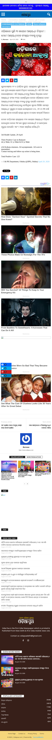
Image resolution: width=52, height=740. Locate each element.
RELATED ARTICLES (17, 457)
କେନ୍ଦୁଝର (4, 722)
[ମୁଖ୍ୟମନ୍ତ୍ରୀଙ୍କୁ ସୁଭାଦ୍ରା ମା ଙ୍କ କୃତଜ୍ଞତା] (43, 466)
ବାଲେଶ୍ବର (6, 26)
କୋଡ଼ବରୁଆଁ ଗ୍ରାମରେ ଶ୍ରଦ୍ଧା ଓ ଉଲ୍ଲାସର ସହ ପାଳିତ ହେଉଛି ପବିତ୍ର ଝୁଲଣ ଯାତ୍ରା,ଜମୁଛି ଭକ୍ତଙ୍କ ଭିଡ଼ (26, 587)
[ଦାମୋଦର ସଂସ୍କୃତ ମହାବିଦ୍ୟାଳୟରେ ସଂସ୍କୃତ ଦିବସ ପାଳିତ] (26, 466)
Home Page (12, 733)
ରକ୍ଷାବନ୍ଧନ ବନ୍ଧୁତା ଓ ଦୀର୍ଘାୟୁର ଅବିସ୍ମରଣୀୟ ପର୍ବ (19, 574)
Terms (42, 733)
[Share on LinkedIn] (16, 80)
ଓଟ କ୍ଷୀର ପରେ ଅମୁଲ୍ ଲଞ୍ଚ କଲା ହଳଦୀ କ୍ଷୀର (11, 426)
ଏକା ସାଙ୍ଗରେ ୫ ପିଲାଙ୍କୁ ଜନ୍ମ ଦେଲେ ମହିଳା (40, 426)
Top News (5, 715)
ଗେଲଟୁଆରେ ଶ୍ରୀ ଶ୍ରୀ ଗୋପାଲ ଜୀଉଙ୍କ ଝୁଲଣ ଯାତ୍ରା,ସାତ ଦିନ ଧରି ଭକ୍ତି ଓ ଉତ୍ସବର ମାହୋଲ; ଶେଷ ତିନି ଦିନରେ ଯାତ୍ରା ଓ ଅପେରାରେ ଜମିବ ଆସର (25, 597)
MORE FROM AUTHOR (34, 457)
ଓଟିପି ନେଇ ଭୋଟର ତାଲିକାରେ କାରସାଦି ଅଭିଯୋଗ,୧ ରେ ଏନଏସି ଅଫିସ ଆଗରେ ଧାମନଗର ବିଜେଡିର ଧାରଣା (7, 476)
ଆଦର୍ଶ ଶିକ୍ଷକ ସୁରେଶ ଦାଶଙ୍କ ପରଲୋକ (15, 568)
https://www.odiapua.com (26, 450)
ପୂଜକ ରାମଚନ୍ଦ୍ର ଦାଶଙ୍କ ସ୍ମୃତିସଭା (14, 562)
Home (3, 20)
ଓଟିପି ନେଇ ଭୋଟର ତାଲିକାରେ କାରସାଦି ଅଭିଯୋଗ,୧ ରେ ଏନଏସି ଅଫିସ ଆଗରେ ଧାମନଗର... (32, 657)
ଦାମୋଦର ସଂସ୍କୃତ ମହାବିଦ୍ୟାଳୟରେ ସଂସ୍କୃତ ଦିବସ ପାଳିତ (25, 475)
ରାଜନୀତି (3, 718)
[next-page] (27, 483)
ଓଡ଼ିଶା (29, 24)
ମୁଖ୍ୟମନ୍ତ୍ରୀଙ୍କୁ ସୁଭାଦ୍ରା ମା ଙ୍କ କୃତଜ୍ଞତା (42, 474)
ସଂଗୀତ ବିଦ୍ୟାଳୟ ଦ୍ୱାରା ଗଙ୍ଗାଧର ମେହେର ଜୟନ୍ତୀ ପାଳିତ (22, 605)
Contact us (21, 733)
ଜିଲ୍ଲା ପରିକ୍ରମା (39, 24)
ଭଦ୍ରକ (3, 707)
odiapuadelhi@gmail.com (31, 636)
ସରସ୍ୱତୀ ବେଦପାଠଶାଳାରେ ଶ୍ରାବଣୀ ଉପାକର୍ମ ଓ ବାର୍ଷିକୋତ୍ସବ (22, 580)
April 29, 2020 (43, 162)
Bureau (5, 39)
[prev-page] (24, 483)
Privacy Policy (32, 733)
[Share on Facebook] (3, 80)
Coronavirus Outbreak (17, 20)
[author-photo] (26, 439)
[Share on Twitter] (7, 80)
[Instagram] (28, 640)
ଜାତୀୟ (3, 711)
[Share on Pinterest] (11, 80)
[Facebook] (23, 640)
